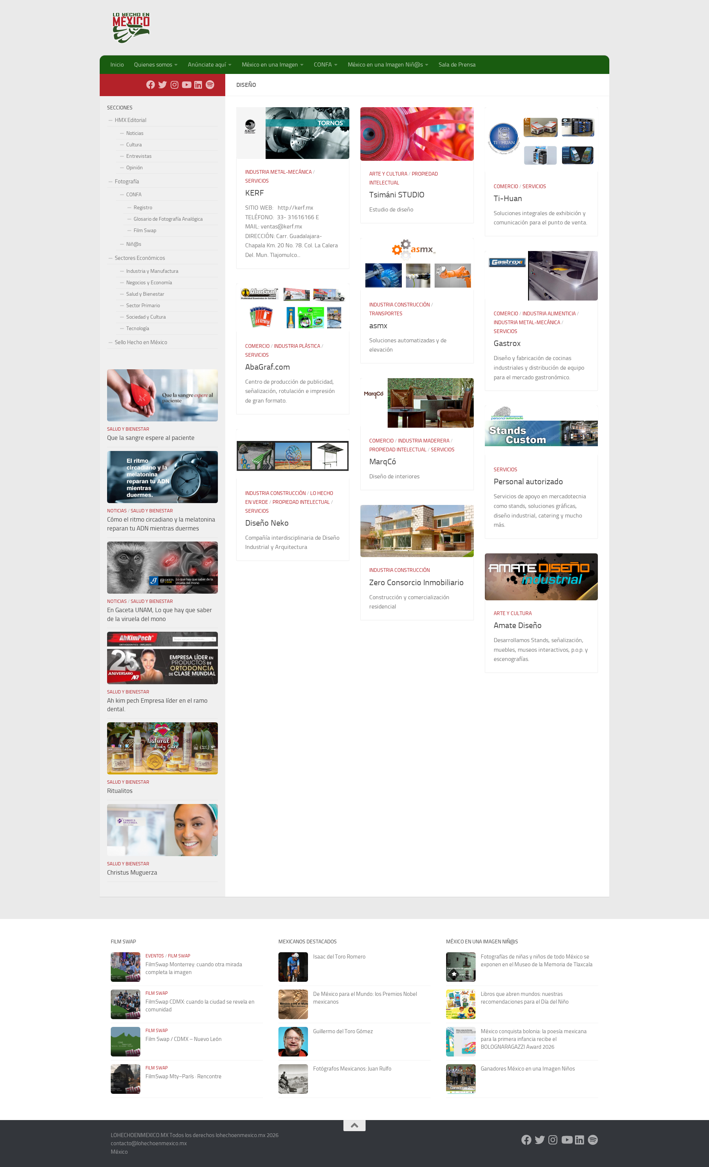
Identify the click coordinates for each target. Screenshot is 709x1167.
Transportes (386, 314)
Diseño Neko (267, 523)
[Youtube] (186, 84)
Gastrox (507, 343)
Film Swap (145, 230)
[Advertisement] (463, 24)
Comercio (506, 186)
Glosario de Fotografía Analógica (168, 219)
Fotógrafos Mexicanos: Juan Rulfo (352, 1068)
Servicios (257, 181)
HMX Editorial (130, 120)
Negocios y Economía (149, 282)
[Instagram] (174, 84)
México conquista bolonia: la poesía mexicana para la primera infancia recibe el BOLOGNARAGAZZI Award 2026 (534, 1039)
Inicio (117, 64)
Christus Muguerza (132, 872)
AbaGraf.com (267, 367)
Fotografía (127, 181)
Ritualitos (120, 790)
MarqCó (382, 462)
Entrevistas (139, 156)
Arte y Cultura (388, 174)
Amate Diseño (518, 625)
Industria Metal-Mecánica (278, 172)
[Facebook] (150, 84)
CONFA (323, 64)
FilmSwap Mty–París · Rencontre (183, 1076)
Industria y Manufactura (152, 271)
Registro (143, 207)
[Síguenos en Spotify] (209, 84)
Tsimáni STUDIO (397, 195)
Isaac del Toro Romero (339, 956)
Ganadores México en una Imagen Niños (528, 1068)
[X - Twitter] (162, 84)
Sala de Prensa (457, 64)
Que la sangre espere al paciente (151, 437)
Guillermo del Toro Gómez (343, 1031)
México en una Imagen (270, 64)
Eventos (154, 956)
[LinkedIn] (197, 84)
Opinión (134, 167)
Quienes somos (153, 64)
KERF (254, 193)
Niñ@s (133, 244)
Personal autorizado (528, 481)
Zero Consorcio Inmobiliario (416, 582)
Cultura (134, 145)
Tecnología (137, 328)
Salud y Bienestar (145, 294)
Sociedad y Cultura (146, 317)
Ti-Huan (508, 198)
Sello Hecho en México (141, 342)
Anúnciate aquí (207, 64)
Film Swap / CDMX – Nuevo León (183, 1039)
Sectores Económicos (140, 258)
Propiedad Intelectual (398, 450)
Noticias (135, 133)
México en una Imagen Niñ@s (385, 64)
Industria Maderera (423, 441)
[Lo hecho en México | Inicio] (137, 27)
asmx (378, 325)
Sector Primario (143, 305)
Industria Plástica (297, 346)
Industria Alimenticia (549, 314)
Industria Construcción (399, 305)
